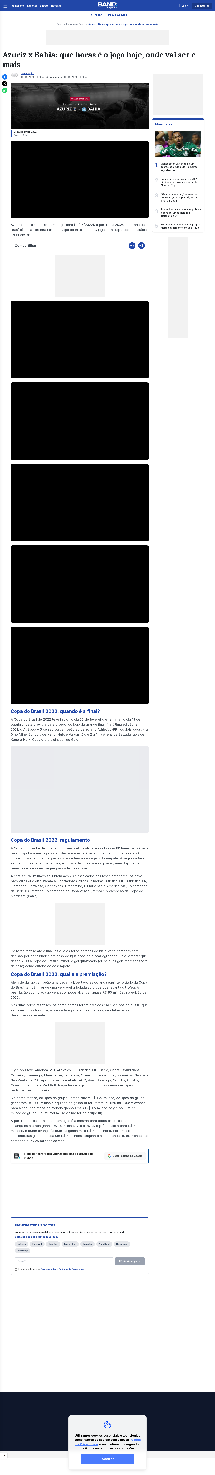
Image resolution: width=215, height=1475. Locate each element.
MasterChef (70, 1244)
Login (185, 5)
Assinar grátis (132, 1261)
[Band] (107, 5)
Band (59, 24)
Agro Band (104, 1244)
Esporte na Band (75, 24)
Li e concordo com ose (51, 1269)
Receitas (56, 5)
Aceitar (107, 1459)
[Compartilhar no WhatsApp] (4, 90)
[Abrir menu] (5, 5)
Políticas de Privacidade (72, 1269)
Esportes (32, 5)
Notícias (22, 1244)
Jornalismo (18, 5)
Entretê (44, 5)
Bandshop (23, 1250)
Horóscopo (122, 1244)
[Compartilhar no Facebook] (4, 77)
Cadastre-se (202, 5)
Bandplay (87, 1244)
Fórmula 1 (37, 1244)
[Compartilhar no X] (4, 83)
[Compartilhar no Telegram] (141, 245)
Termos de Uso (48, 1269)
